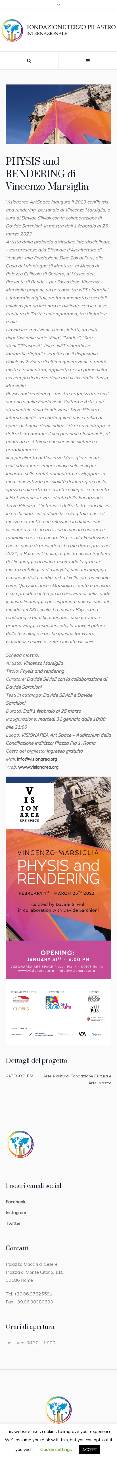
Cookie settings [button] (56, 1449)
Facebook (16, 1201)
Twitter (13, 1223)
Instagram (16, 1212)
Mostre (105, 1082)
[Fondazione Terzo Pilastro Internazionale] (58, 30)
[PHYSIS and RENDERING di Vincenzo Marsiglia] (58, 114)
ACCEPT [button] (89, 1449)
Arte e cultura (56, 1076)
